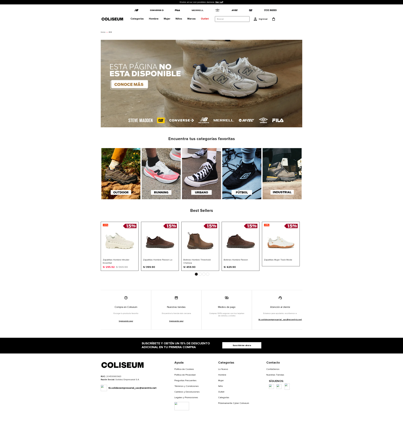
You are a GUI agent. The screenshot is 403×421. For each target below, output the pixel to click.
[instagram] (278, 386)
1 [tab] (196, 274)
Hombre (222, 374)
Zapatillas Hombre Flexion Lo (157, 259)
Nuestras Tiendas (275, 374)
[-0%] (281, 257)
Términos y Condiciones (186, 386)
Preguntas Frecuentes (185, 380)
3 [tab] (203, 274)
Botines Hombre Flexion (236, 259)
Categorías (223, 397)
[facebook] (271, 386)
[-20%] (119, 257)
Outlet (221, 391)
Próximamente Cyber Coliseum (233, 403)
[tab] (137, 19)
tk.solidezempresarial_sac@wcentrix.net (280, 319)
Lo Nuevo (223, 369)
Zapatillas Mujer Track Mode (278, 259)
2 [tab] (200, 274)
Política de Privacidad (185, 374)
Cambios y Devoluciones (187, 391)
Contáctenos (272, 369)
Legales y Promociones (186, 397)
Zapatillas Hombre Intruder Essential (116, 261)
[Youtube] (287, 386)
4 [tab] (207, 274)
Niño (220, 386)
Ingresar (263, 19)
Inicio (103, 32)
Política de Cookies (184, 369)
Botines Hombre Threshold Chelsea (197, 261)
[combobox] (232, 19)
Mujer (221, 380)
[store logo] (112, 19)
